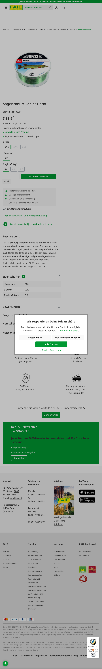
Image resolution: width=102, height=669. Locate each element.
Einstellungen (35, 337)
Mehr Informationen (68, 330)
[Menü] (97, 638)
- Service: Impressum (51, 350)
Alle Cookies (51, 344)
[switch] (93, 655)
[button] (5, 663)
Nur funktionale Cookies (67, 337)
